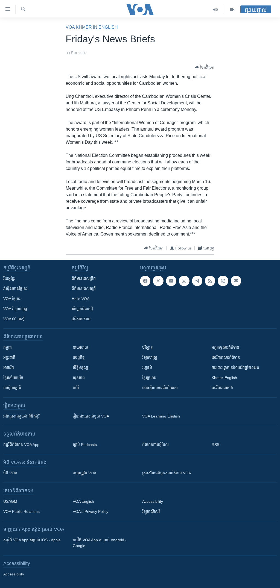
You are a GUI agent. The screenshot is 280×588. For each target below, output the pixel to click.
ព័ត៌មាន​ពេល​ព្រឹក (84, 278)
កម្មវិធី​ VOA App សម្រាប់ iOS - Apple (32, 540)
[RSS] (210, 281)
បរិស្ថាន (147, 347)
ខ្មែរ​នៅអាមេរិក (13, 377)
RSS (215, 444)
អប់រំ (76, 388)
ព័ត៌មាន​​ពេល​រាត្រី (84, 288)
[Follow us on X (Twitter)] (158, 281)
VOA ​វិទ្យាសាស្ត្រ (15, 309)
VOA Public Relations (21, 511)
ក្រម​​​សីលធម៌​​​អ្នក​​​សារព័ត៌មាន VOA (166, 473)
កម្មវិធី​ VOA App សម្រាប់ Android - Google (100, 543)
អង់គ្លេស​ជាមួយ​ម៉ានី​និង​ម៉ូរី (21, 416)
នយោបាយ (80, 347)
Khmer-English (224, 377)
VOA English (83, 501)
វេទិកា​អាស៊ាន (81, 319)
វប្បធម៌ (147, 367)
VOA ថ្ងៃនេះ (12, 298)
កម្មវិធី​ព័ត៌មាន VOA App (21, 444)
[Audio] (215, 9)
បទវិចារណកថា (222, 388)
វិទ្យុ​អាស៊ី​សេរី (151, 511)
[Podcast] (223, 281)
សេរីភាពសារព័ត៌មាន (226, 357)
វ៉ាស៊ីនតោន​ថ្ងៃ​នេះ (15, 288)
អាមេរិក (8, 367)
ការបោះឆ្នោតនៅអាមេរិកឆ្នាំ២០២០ (235, 367)
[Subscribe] (236, 281)
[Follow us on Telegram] (197, 281)
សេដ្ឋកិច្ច (79, 357)
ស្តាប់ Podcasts (85, 444)
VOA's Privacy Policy (90, 511)
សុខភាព (79, 377)
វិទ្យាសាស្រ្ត (149, 357)
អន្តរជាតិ (9, 357)
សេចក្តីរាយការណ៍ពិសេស (160, 388)
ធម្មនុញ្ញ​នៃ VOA (84, 473)
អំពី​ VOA (10, 473)
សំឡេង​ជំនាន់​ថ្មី (82, 309)
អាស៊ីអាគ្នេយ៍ (12, 388)
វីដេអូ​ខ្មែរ (9, 278)
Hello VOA (80, 298)
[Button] (204, 67)
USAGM (10, 501)
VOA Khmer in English (92, 27)
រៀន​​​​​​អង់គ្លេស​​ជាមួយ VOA (91, 416)
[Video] (232, 9)
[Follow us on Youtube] (171, 281)
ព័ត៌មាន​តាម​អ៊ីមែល (155, 444)
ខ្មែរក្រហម (149, 377)
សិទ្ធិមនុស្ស (80, 367)
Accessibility (152, 501)
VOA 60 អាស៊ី (14, 319)
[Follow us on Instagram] (184, 281)
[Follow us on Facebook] (145, 281)
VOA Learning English (161, 416)
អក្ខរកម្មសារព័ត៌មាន (225, 347)
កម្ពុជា (7, 347)
